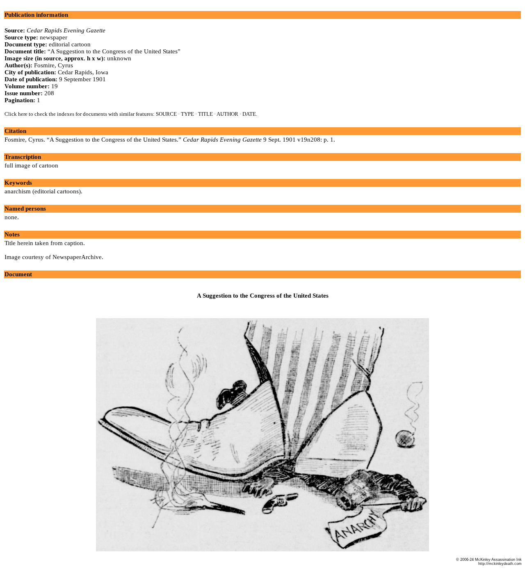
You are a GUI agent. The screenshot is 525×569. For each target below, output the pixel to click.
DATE (249, 114)
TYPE (187, 114)
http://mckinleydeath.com (500, 564)
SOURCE (166, 114)
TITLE (205, 114)
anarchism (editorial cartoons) (43, 191)
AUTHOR (227, 114)
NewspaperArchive (77, 257)
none (11, 217)
